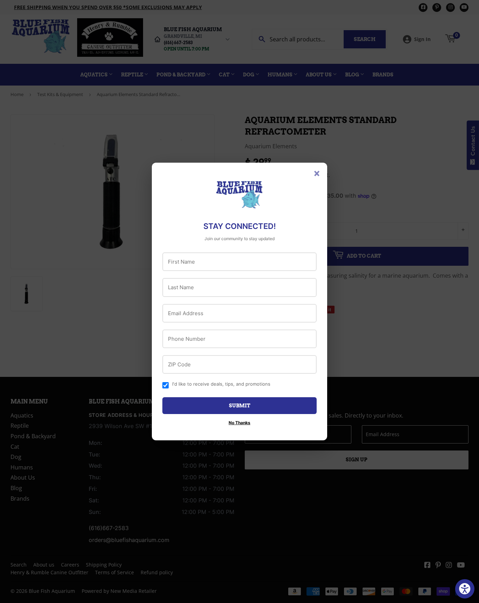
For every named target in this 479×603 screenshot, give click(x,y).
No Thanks (239, 422)
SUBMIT (239, 405)
